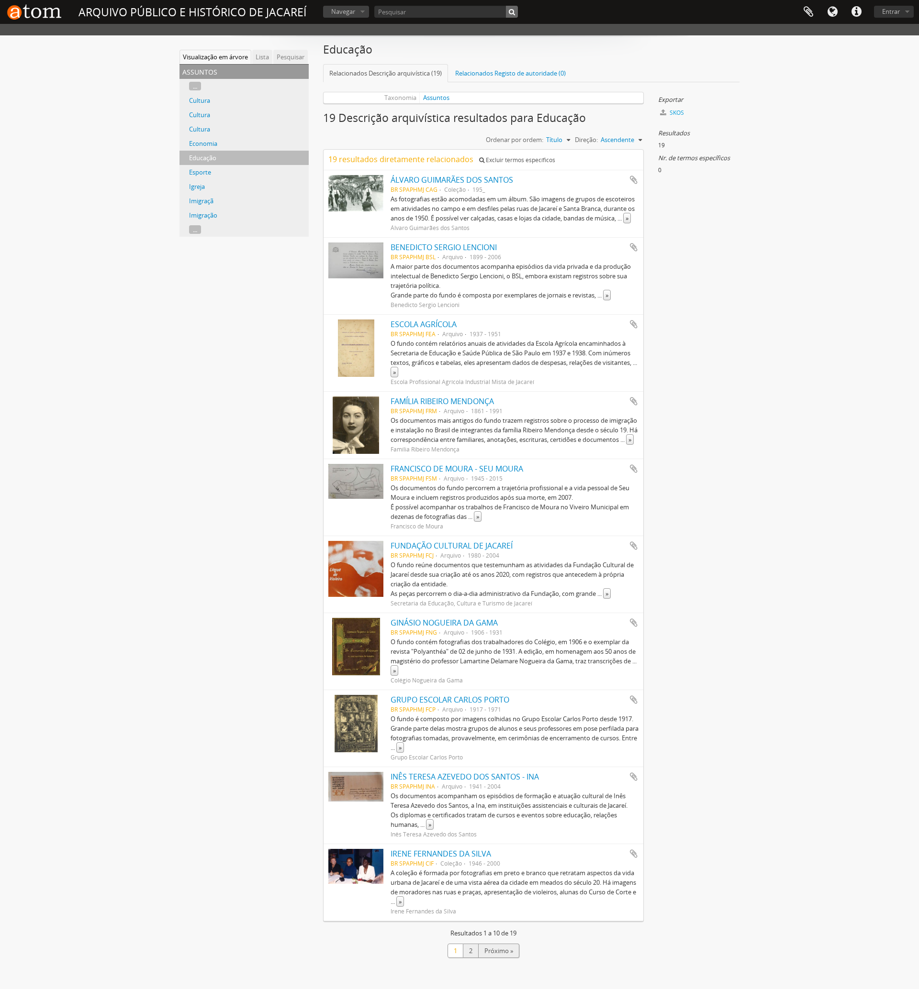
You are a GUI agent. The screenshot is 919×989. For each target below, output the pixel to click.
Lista (262, 57)
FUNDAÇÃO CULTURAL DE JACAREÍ (452, 545)
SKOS (676, 113)
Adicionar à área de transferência (634, 180)
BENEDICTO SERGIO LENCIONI (444, 247)
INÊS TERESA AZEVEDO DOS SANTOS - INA (465, 776)
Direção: (586, 139)
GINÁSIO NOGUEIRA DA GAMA (444, 622)
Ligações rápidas (856, 12)
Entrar (891, 11)
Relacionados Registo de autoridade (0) (510, 73)
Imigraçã (201, 201)
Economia (203, 143)
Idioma (832, 12)
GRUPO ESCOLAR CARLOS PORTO (450, 699)
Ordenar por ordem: (514, 139)
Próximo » (498, 950)
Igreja (197, 186)
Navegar (343, 11)
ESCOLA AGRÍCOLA (424, 324)
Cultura (199, 100)
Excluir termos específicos (519, 160)
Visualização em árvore (215, 57)
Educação (202, 158)
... (195, 86)
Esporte (200, 172)
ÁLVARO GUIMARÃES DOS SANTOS (452, 180)
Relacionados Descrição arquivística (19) (385, 73)
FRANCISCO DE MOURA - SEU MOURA (457, 468)
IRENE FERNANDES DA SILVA (441, 853)
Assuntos (436, 97)
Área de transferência (808, 12)
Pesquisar (290, 57)
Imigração (203, 215)
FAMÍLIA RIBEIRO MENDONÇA (442, 401)
